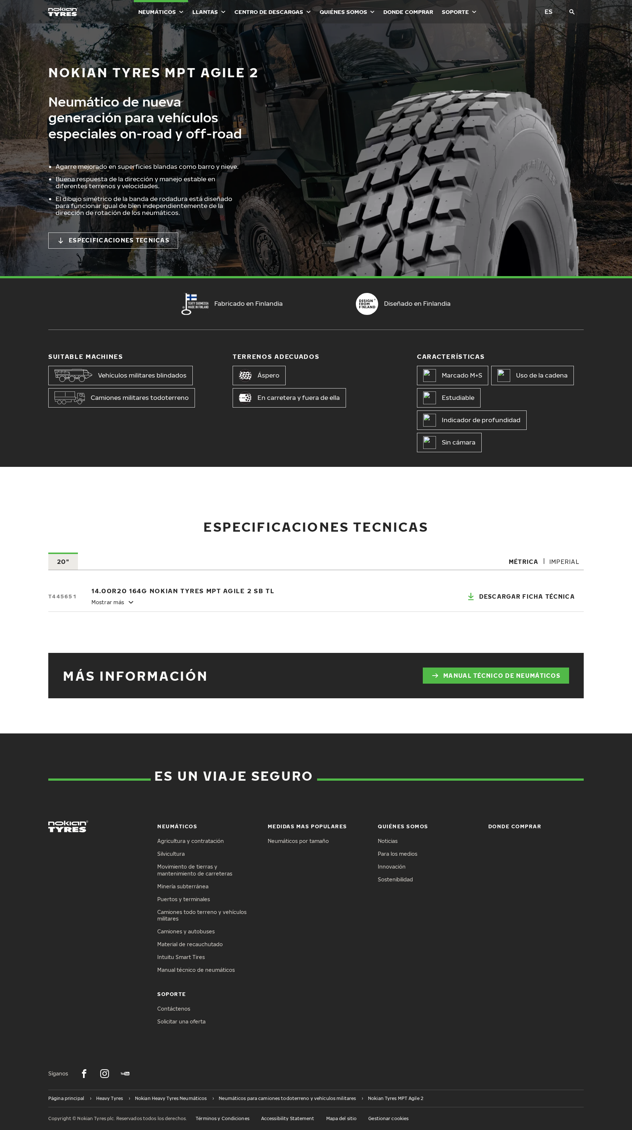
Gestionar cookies (388, 1118)
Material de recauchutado (190, 944)
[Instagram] (104, 1073)
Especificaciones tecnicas (119, 240)
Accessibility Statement (288, 1118)
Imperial (564, 561)
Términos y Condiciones (222, 1118)
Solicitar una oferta (181, 1021)
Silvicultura (171, 854)
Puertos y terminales (183, 899)
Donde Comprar (408, 11)
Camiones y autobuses (186, 931)
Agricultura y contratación (190, 841)
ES (549, 11)
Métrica (524, 561)
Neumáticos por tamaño (298, 841)
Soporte (455, 11)
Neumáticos (157, 11)
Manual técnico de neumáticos (501, 675)
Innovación (392, 866)
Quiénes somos (343, 11)
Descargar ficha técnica (527, 596)
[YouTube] (125, 1073)
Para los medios (397, 854)
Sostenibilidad (395, 879)
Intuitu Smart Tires (181, 957)
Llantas (205, 11)
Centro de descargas (268, 11)
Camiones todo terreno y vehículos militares (202, 915)
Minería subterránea (182, 886)
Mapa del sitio (341, 1118)
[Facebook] (84, 1073)
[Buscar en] (572, 11)
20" (63, 561)
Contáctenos (173, 1009)
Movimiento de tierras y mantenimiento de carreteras (194, 870)
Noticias (388, 841)
